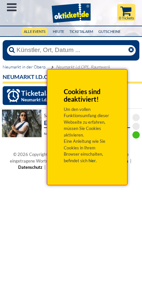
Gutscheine (109, 31)
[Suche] (12, 50)
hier (92, 160)
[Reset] (131, 50)
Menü (12, 7)
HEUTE (58, 31)
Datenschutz (30, 167)
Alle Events (35, 31)
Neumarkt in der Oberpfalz (27, 66)
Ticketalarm (81, 31)
